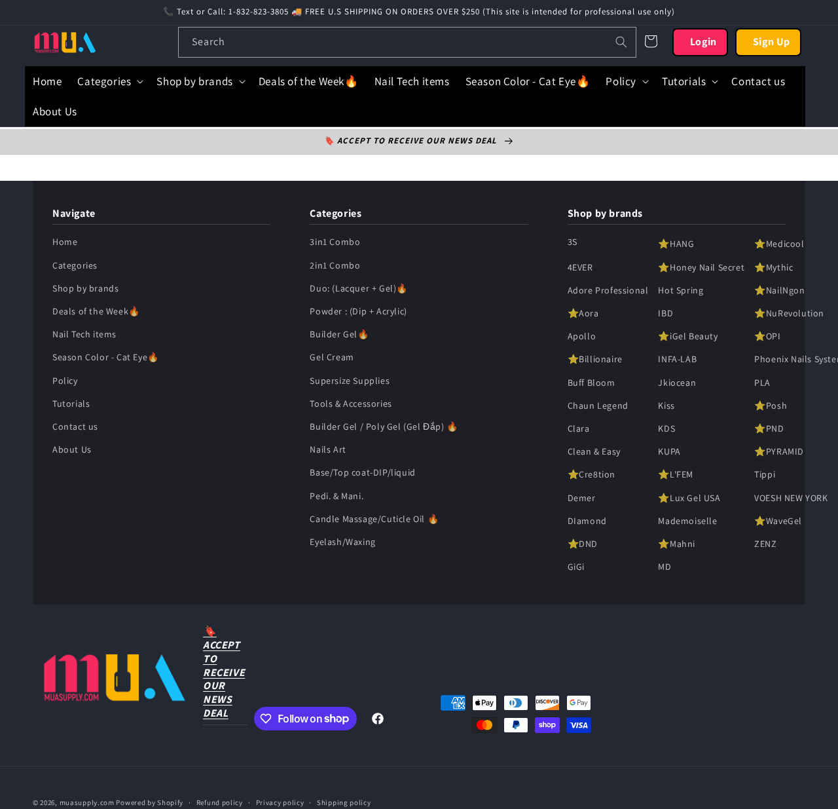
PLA (762, 382)
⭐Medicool (779, 244)
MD (664, 567)
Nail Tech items (84, 335)
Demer (582, 498)
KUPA (669, 452)
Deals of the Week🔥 (96, 312)
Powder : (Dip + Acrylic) (358, 312)
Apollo (582, 337)
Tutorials (71, 404)
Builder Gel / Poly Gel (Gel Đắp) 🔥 (384, 427)
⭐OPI (767, 337)
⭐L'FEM (675, 475)
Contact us (75, 427)
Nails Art (328, 450)
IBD (665, 314)
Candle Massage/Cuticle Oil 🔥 (374, 519)
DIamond (587, 521)
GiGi (576, 567)
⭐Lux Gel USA (689, 498)
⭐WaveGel (778, 521)
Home (64, 242)
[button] (109, 81)
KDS (666, 429)
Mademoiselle (687, 521)
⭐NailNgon (779, 291)
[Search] (621, 42)
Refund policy (219, 801)
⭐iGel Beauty (688, 337)
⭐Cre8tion (591, 475)
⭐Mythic (773, 267)
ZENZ (765, 544)
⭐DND (583, 544)
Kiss (666, 406)
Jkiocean (677, 382)
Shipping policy (344, 801)
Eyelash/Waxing (342, 542)
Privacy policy (280, 801)
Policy (65, 380)
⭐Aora (583, 314)
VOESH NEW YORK (791, 498)
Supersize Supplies (350, 380)
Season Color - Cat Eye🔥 (105, 358)
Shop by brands (85, 289)
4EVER (580, 267)
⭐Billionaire (595, 360)
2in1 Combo (335, 265)
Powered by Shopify (149, 802)
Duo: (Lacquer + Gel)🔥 (359, 289)
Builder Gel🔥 (339, 335)
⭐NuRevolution (789, 314)
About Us (72, 450)
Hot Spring (680, 291)
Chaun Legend (598, 406)
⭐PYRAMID (779, 452)
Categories (75, 265)
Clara (579, 429)
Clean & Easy (594, 452)
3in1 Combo (335, 242)
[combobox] (407, 42)
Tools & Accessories (351, 404)
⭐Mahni (676, 544)
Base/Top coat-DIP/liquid (362, 473)
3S (572, 242)
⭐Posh (770, 406)
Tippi (764, 475)
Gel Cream (332, 358)
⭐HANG (676, 244)
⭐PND (769, 429)
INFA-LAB (677, 360)
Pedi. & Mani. (336, 496)
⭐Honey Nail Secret (701, 267)
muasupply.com (88, 802)
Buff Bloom (591, 382)
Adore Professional (608, 291)
